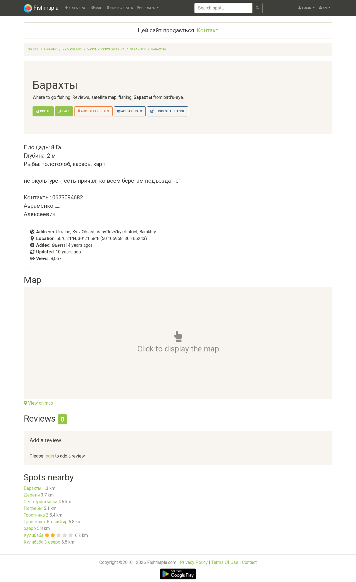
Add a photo (131, 111)
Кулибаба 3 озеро (42, 542)
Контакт (207, 30)
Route (44, 111)
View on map (40, 403)
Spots (33, 49)
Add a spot (77, 8)
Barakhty (138, 49)
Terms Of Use (224, 562)
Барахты (158, 49)
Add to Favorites (94, 111)
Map (98, 8)
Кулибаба (33, 535)
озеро (30, 528)
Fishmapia (45, 7)
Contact (249, 562)
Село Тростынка (40, 501)
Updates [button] (148, 8)
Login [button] (306, 8)
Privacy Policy (194, 562)
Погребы (33, 508)
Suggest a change (169, 111)
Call (65, 111)
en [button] (325, 8)
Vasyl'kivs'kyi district (105, 49)
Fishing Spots (121, 8)
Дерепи (32, 495)
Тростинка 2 (36, 515)
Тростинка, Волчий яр (46, 521)
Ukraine (50, 49)
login (49, 456)
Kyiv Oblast (72, 49)
